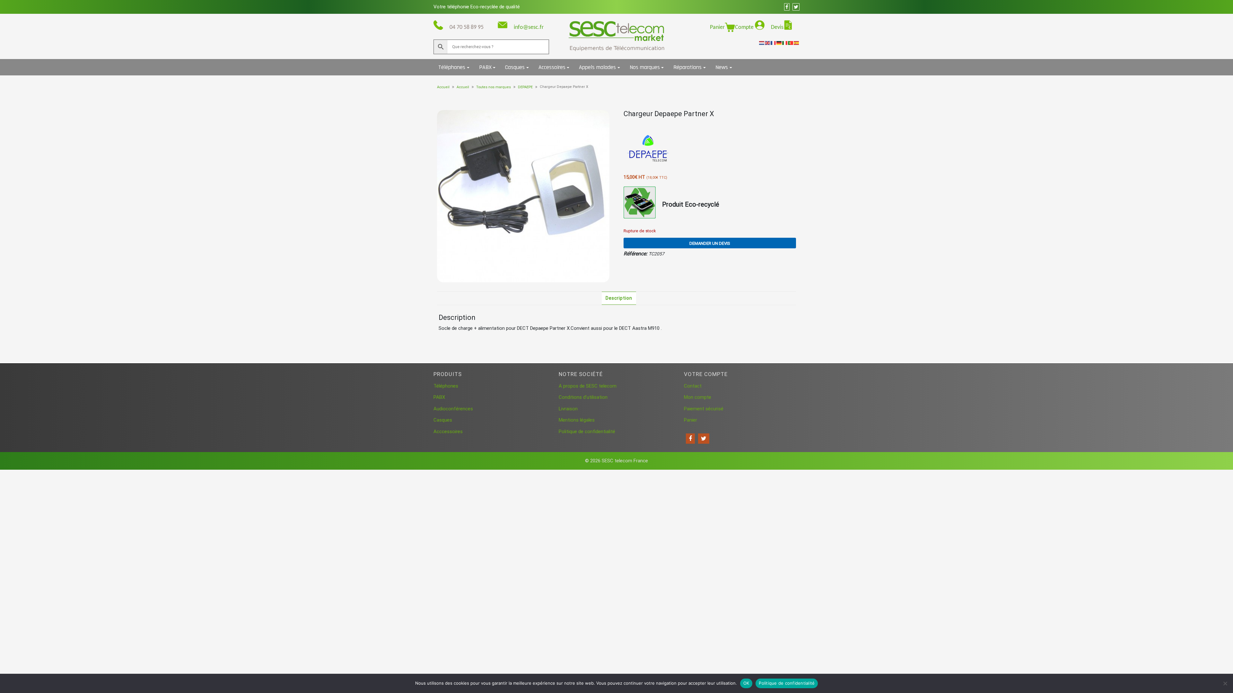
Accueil (443, 87)
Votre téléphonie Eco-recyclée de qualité (476, 7)
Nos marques (645, 67)
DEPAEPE (525, 87)
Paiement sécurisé (703, 409)
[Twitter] (703, 438)
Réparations (687, 67)
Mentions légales (577, 420)
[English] (768, 42)
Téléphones (451, 67)
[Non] (1225, 683)
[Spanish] (797, 42)
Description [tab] (619, 298)
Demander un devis (709, 243)
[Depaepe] (648, 149)
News (721, 67)
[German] (779, 42)
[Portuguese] (791, 42)
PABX (485, 67)
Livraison (568, 409)
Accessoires (551, 67)
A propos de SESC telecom (587, 386)
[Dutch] (762, 42)
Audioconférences (453, 409)
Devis (777, 27)
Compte (745, 27)
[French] (773, 42)
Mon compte (697, 397)
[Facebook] (690, 438)
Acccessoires (448, 431)
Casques (515, 67)
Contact (693, 386)
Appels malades (597, 67)
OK (746, 683)
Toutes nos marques (493, 87)
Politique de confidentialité (587, 431)
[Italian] (785, 42)
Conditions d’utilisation (583, 397)
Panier (717, 27)
